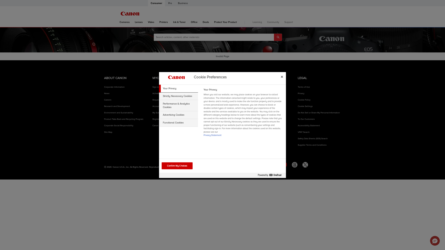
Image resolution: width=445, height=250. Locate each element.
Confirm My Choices (177, 165)
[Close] (282, 77)
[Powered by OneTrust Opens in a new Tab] (271, 176)
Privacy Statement (212, 135)
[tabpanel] (243, 113)
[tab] (178, 88)
